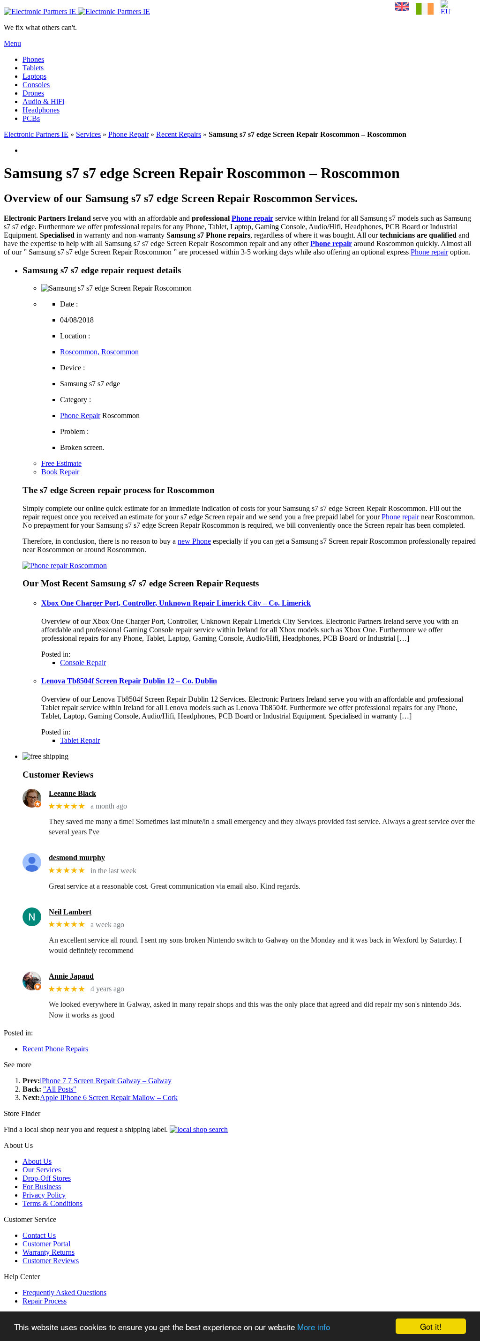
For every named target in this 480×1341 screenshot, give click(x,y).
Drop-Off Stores (46, 1178)
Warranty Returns (48, 1252)
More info (313, 1327)
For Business (41, 1187)
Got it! (431, 1326)
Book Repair (60, 472)
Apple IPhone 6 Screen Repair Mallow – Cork (109, 1097)
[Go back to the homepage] (77, 11)
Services (88, 134)
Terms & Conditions (52, 1203)
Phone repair (252, 218)
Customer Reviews (50, 1261)
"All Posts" (59, 1089)
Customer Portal (46, 1244)
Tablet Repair (80, 740)
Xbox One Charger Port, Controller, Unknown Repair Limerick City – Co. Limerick (176, 603)
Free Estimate (61, 463)
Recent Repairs (178, 134)
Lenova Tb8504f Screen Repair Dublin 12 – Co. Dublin (129, 681)
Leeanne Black (72, 793)
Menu (12, 43)
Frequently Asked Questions (64, 1292)
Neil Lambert (70, 912)
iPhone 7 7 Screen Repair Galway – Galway (106, 1081)
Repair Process (44, 1301)
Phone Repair (128, 134)
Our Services (41, 1170)
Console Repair (83, 663)
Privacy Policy (44, 1195)
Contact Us (39, 1235)
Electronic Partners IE (36, 134)
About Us (37, 1161)
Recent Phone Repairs (55, 1049)
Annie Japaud (71, 976)
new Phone (194, 541)
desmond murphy (77, 858)
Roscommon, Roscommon (99, 352)
